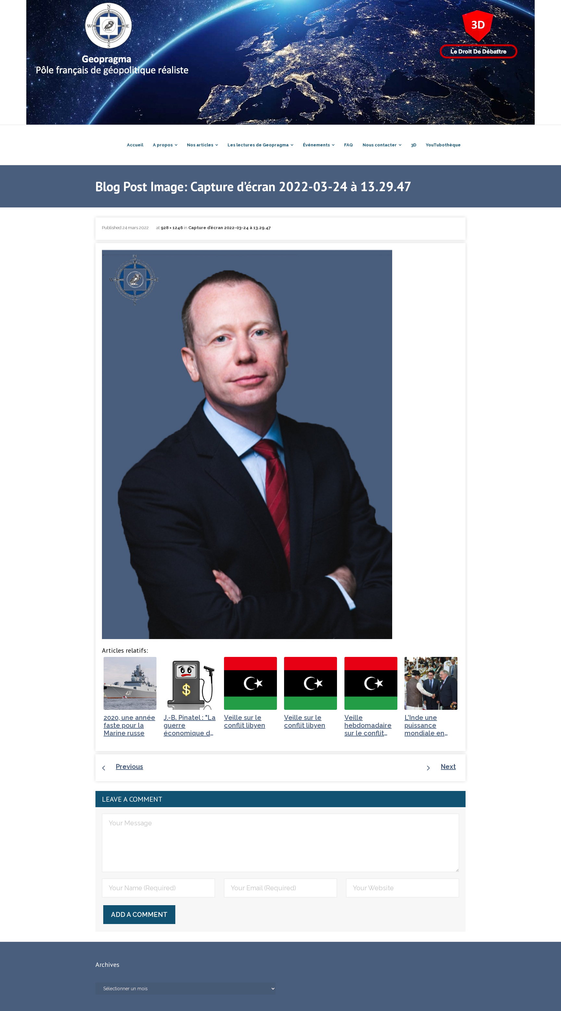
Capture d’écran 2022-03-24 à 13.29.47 (229, 227)
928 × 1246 (172, 227)
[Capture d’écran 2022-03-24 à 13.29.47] (247, 444)
